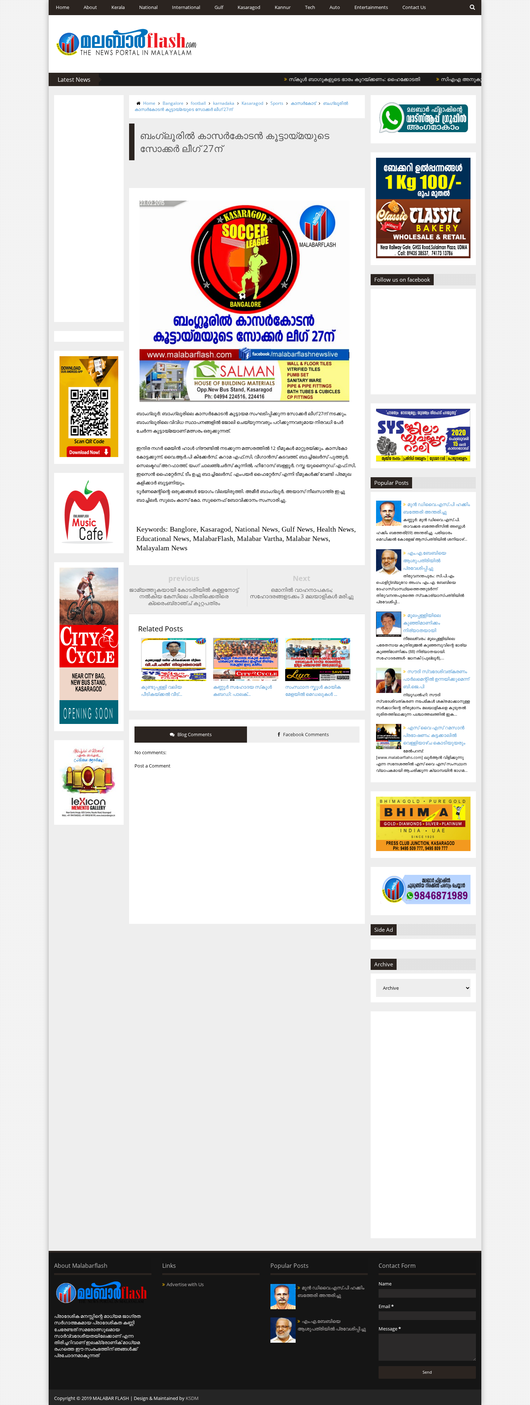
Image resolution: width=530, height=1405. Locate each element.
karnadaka (223, 103)
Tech (310, 7)
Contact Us (414, 7)
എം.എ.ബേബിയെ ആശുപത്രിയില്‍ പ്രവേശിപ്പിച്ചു (424, 560)
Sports (276, 103)
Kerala (118, 7)
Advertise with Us (185, 1284)
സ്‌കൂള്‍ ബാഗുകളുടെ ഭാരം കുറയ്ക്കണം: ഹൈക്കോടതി (323, 79)
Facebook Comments (305, 734)
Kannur (283, 7)
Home (62, 7)
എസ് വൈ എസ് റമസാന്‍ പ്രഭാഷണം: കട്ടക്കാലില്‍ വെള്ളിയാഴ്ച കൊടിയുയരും (434, 735)
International (186, 7)
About (90, 7)
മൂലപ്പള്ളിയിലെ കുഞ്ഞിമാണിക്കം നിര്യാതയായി (422, 623)
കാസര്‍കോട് (303, 103)
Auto (335, 7)
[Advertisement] (88, 208)
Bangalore (173, 103)
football (198, 103)
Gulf (219, 7)
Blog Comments (194, 734)
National (148, 7)
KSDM (192, 1398)
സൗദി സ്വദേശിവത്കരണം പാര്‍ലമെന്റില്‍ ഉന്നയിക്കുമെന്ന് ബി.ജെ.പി (436, 679)
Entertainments (371, 7)
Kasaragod (249, 7)
